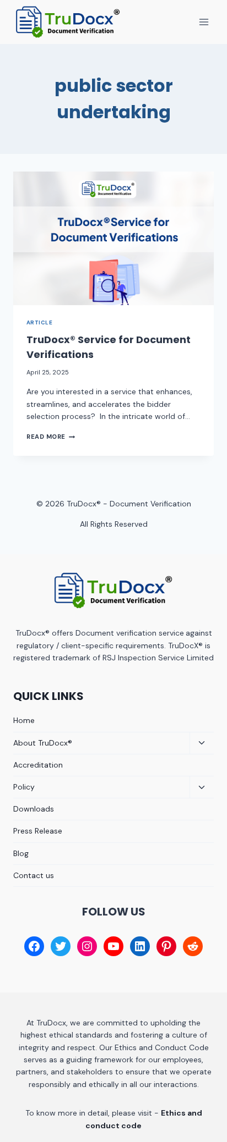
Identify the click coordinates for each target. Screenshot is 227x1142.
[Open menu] (203, 21)
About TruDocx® (42, 743)
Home (24, 720)
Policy (24, 787)
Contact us (33, 875)
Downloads (33, 809)
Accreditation (38, 765)
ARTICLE (39, 322)
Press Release (37, 831)
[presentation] (113, 238)
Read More (50, 436)
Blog (21, 853)
